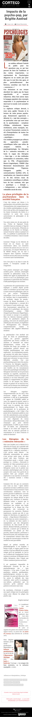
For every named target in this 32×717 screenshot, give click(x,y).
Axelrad (6, 679)
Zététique (23, 675)
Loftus (25, 679)
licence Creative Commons (10, 714)
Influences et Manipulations (12, 675)
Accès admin (18, 709)
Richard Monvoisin (21, 24)
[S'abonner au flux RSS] (29, 4)
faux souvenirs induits (16, 679)
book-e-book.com (7, 662)
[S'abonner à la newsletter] (29, 6)
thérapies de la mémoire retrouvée (13, 685)
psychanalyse (7, 682)
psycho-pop (16, 682)
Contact (18, 710)
